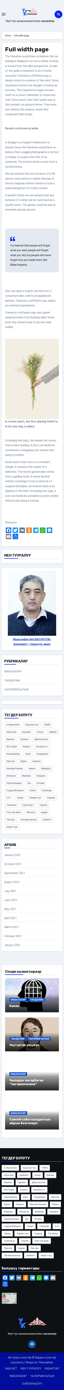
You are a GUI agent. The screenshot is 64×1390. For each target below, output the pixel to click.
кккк (28, 754)
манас (32, 768)
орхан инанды (14, 783)
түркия (43, 805)
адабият (26, 732)
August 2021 (12, 882)
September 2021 (14, 873)
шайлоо (47, 819)
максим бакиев (14, 768)
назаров (41, 776)
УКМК (47, 725)
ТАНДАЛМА (12, 680)
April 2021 (10, 918)
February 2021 (13, 936)
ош (29, 783)
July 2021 (10, 891)
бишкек (10, 739)
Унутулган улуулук (24, 1045)
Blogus (30, 1362)
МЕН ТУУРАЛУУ (30, 1368)
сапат (33, 790)
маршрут (46, 768)
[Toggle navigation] (3, 14)
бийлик (53, 732)
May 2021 (10, 909)
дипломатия (41, 739)
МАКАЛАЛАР (13, 671)
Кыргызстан (31, 725)
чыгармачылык (28, 819)
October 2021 (13, 864)
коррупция (42, 754)
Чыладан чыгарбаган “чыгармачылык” (26, 1082)
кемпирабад (13, 754)
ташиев (51, 798)
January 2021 (12, 945)
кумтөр (10, 761)
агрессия (11, 732)
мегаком (11, 776)
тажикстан (35, 798)
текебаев (11, 805)
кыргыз (36, 761)
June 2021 (10, 900)
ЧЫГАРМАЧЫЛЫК (16, 689)
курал (23, 761)
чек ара (10, 819)
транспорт (28, 805)
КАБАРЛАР (52, 1368)
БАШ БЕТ (11, 1368)
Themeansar (45, 1362)
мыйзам (26, 776)
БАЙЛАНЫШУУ (32, 1383)
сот (8, 798)
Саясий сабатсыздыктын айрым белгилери (29, 1121)
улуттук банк (13, 812)
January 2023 (12, 855)
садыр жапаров (15, 790)
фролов (31, 812)
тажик (20, 798)
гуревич (24, 739)
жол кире (11, 746)
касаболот (42, 746)
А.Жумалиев (12, 725)
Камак (14, 1006)
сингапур (46, 790)
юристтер (11, 827)
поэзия (40, 783)
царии (44, 812)
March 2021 (11, 927)
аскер (40, 732)
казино (26, 746)
